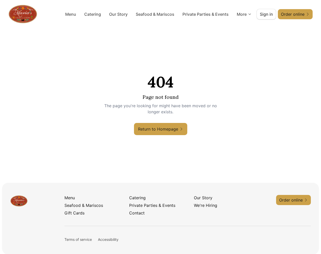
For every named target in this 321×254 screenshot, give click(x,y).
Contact (137, 212)
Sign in (266, 14)
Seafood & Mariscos (155, 14)
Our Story (118, 14)
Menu (70, 14)
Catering (92, 14)
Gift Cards (74, 212)
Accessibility (108, 239)
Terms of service (78, 239)
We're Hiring (205, 205)
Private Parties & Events (205, 14)
